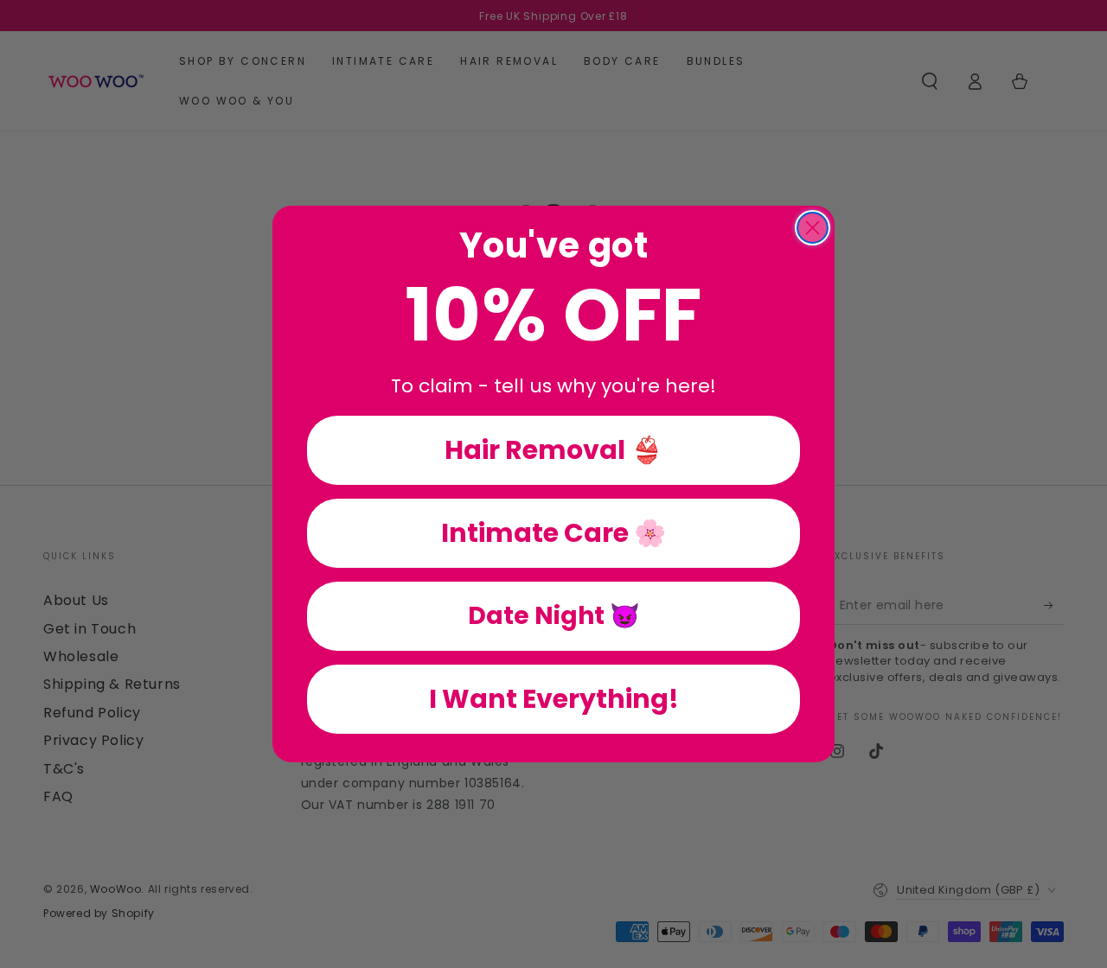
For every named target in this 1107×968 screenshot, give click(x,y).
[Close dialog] (812, 228)
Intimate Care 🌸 (553, 532)
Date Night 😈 (554, 616)
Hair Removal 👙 (553, 449)
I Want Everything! (554, 698)
